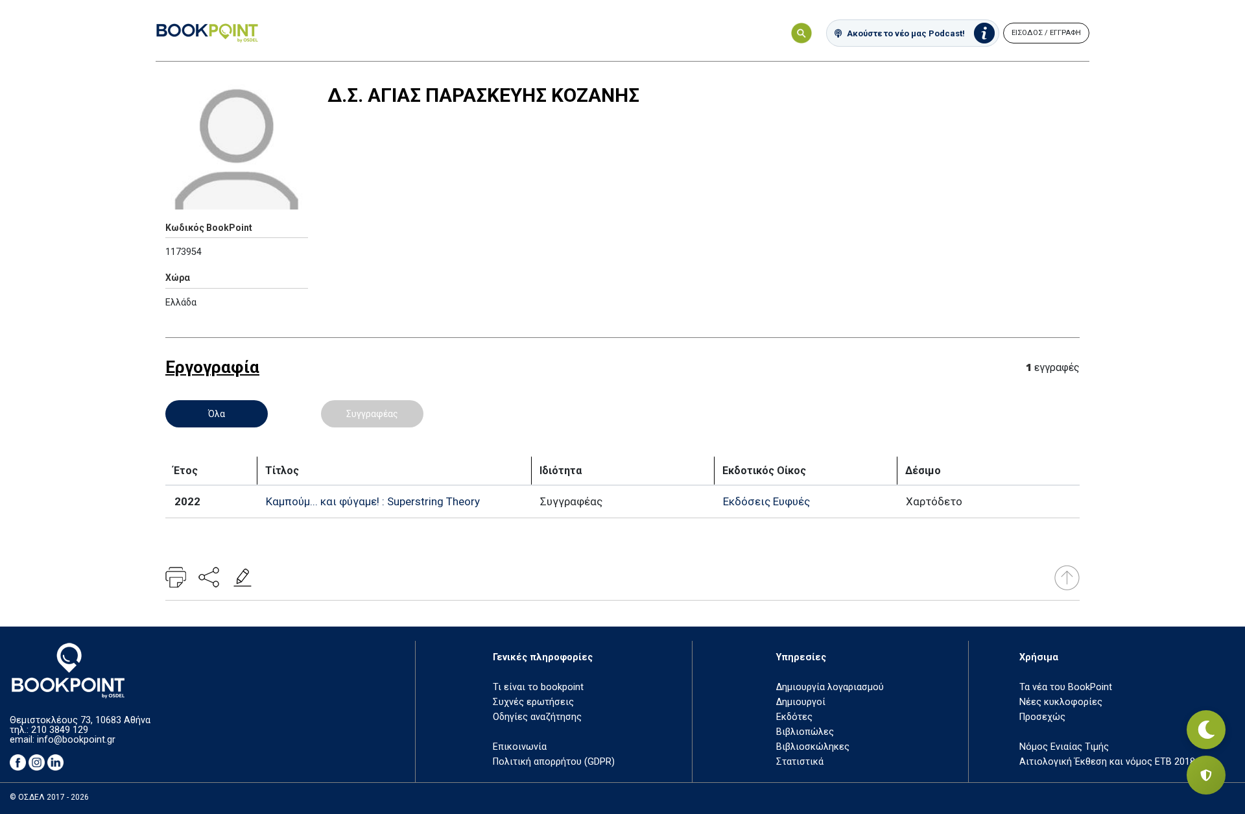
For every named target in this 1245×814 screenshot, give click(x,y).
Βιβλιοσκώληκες (812, 746)
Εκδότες (794, 717)
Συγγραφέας (372, 414)
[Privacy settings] (1206, 775)
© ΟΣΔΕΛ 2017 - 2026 (49, 797)
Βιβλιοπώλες (805, 731)
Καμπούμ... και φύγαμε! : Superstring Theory (373, 501)
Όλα (216, 414)
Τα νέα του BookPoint (1065, 687)
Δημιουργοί (800, 702)
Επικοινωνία (520, 746)
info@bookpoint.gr (76, 739)
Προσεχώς (1042, 717)
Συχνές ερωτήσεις (533, 702)
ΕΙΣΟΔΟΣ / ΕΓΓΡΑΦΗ (1046, 33)
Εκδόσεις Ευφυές (766, 501)
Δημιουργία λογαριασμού (830, 687)
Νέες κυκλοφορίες (1060, 702)
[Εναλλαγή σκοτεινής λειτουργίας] (1206, 729)
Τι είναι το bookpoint (538, 687)
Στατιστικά (800, 761)
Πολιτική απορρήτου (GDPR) (554, 761)
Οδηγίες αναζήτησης (537, 717)
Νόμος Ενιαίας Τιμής (1064, 746)
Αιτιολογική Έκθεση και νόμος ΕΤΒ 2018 (1107, 761)
